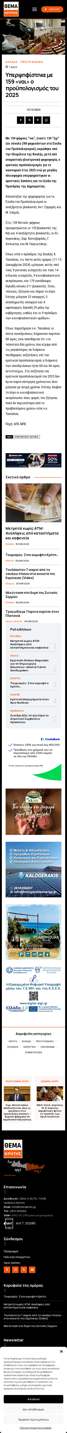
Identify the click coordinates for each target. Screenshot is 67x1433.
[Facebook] (20, 120)
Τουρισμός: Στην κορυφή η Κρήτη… (32, 555)
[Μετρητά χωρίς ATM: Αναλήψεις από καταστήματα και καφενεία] (33, 502)
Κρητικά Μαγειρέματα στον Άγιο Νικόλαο (29, 701)
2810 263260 (18, 1211)
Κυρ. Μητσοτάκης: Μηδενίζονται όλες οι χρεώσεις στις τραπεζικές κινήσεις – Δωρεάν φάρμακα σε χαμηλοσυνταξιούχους (17, 1112)
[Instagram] (15, 1270)
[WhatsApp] (46, 120)
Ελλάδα (11, 61)
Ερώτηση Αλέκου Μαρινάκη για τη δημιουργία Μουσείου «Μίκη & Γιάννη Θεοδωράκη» (29, 665)
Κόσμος (10, 583)
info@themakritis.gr (24, 1207)
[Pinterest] (38, 120)
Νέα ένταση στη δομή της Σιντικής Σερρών (32, 595)
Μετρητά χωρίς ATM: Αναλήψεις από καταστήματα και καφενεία (32, 533)
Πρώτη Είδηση (32, 61)
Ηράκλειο (17, 710)
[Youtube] (32, 1270)
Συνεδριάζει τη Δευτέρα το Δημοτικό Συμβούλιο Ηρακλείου (29, 718)
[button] (61, 1351)
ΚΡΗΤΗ (10, 560)
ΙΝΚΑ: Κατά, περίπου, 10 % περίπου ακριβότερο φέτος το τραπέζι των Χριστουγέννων (50, 1111)
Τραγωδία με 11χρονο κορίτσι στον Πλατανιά (32, 613)
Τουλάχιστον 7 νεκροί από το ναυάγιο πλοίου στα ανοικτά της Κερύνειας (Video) (30, 574)
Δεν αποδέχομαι (33, 1409)
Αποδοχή (34, 1399)
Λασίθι (15, 694)
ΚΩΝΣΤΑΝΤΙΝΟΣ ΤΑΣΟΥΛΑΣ (27, 437)
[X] (29, 120)
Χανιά (14, 655)
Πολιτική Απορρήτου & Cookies (35, 1427)
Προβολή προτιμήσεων (33, 1420)
